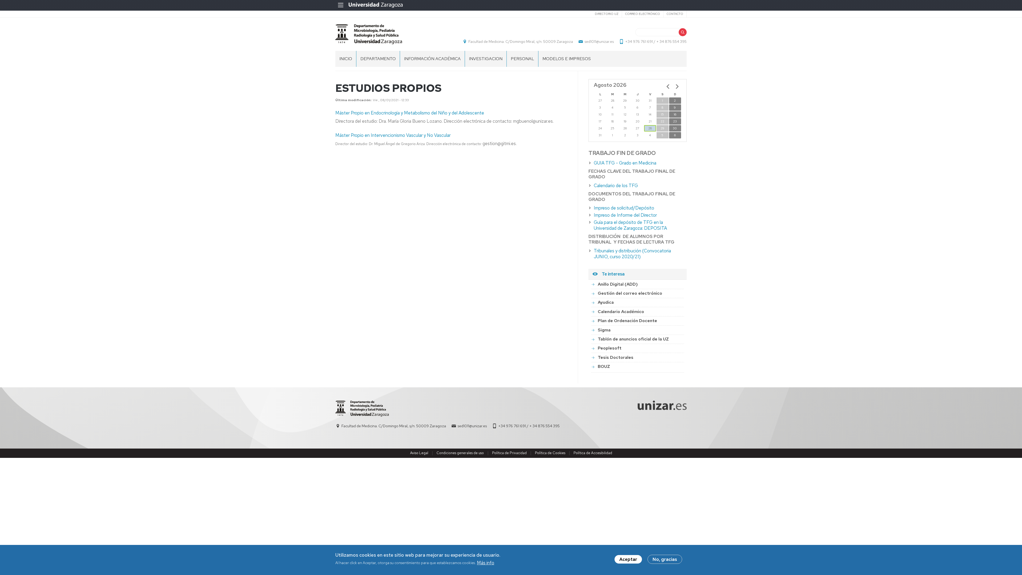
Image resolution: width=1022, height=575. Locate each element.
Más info (485, 563)
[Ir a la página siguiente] (677, 86)
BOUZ (604, 366)
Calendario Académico (621, 311)
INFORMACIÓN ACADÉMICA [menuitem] (432, 58)
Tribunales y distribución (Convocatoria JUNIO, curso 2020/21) (632, 254)
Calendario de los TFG (616, 185)
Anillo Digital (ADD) (618, 284)
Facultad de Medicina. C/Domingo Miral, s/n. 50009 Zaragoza (520, 41)
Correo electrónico (642, 14)
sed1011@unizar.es (599, 41)
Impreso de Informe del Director (625, 215)
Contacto (675, 14)
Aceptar (628, 559)
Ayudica (606, 302)
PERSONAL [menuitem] (522, 58)
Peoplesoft (609, 348)
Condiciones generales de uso (460, 453)
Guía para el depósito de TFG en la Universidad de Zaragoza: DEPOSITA (630, 225)
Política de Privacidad (509, 453)
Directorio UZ (607, 14)
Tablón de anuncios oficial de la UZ (633, 339)
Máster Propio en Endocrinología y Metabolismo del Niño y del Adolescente (409, 113)
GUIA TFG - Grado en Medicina (625, 163)
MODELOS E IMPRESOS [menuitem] (566, 58)
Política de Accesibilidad (593, 453)
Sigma (604, 330)
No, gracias (665, 559)
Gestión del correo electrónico (630, 293)
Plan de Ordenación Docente (627, 320)
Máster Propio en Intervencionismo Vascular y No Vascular (393, 135)
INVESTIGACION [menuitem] (485, 58)
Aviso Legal (419, 453)
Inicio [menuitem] (345, 58)
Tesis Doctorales (615, 357)
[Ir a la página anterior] (668, 86)
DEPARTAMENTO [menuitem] (378, 58)
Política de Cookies (550, 453)
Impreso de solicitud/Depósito (624, 208)
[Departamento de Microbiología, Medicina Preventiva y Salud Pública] (368, 34)
